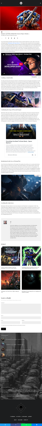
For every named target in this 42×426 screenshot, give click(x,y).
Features (2, 370)
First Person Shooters (5, 371)
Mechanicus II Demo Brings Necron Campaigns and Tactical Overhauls (31, 292)
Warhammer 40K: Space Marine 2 (14, 43)
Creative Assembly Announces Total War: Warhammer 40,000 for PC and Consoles (8, 268)
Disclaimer (20, 419)
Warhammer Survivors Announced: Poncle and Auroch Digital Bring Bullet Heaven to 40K (30, 268)
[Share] (15, 425)
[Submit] (14, 38)
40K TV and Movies (4, 367)
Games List (26, 419)
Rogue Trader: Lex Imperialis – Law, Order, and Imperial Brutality (18, 349)
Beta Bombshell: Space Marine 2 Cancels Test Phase (15, 339)
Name (2, 315)
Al (10, 221)
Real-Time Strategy (4, 374)
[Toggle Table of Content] (38, 77)
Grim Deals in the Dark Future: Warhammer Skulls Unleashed (17, 355)
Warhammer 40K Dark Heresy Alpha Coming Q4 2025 (10, 292)
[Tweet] (8, 38)
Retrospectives (4, 376)
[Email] (17, 38)
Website (23, 320)
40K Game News (7, 31)
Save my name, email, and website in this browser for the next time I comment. (14, 325)
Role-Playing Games (4, 379)
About (15, 419)
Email (2, 320)
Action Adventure (4, 368)
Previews (2, 373)
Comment (2, 302)
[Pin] (11, 38)
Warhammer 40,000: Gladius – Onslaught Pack (14, 344)
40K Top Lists (3, 365)
